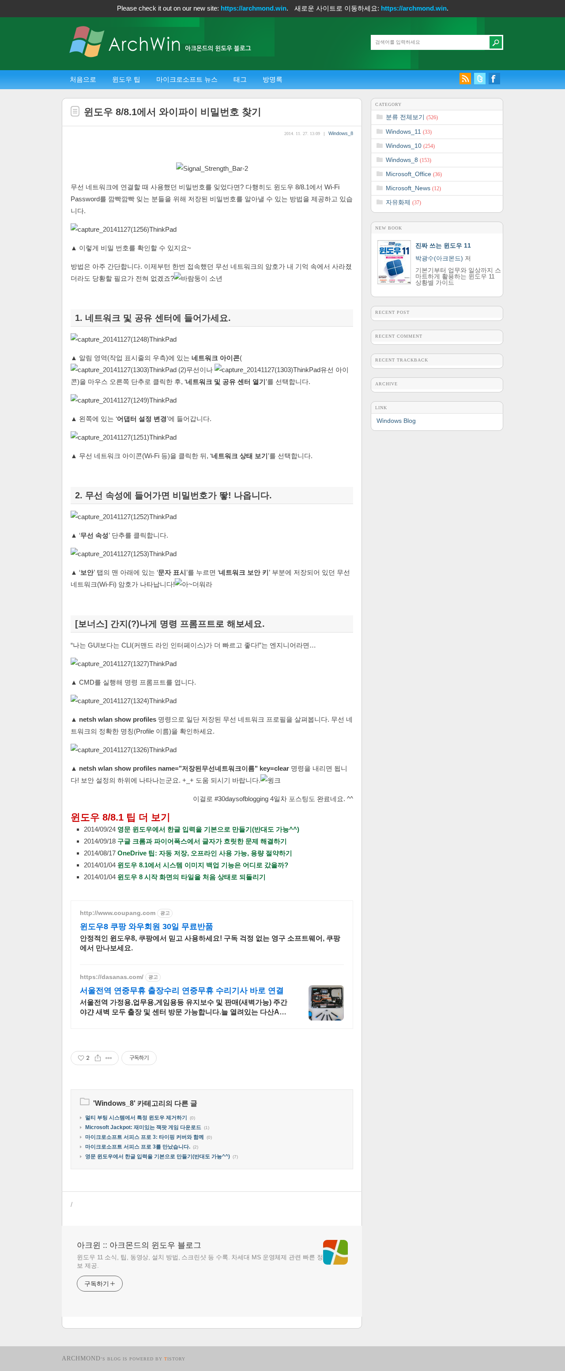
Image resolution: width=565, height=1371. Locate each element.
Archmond (81, 1358)
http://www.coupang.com (117, 912)
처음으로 (83, 79)
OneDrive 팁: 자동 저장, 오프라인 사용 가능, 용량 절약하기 (204, 853)
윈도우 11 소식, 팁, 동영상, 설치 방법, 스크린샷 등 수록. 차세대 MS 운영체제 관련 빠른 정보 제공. (200, 1261)
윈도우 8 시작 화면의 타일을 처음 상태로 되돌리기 (191, 877)
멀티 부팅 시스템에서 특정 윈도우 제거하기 (136, 1118)
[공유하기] (97, 1058)
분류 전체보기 (412, 117)
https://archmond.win (253, 8)
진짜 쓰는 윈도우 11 (443, 245)
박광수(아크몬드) (439, 258)
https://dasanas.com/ (111, 976)
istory (174, 1358)
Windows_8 (340, 133)
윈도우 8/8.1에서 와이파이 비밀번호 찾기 (172, 111)
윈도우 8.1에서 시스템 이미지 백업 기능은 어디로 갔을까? (202, 865)
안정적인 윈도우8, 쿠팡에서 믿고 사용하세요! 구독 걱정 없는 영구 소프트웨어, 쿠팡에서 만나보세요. (210, 943)
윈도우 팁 (126, 79)
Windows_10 (410, 145)
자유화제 (403, 202)
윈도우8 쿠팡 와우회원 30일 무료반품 (146, 926)
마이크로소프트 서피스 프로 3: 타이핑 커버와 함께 (144, 1137)
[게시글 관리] (108, 1058)
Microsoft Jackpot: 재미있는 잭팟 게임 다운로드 (143, 1127)
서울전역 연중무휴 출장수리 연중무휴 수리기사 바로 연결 (182, 990)
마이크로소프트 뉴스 (187, 79)
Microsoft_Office (414, 173)
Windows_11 (409, 131)
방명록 (272, 79)
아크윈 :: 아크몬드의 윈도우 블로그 (139, 1245)
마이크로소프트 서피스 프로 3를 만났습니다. (137, 1147)
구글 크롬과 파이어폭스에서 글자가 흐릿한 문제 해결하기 (202, 841)
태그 (240, 79)
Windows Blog (396, 420)
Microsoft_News (413, 188)
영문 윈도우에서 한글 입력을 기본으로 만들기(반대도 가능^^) (208, 829)
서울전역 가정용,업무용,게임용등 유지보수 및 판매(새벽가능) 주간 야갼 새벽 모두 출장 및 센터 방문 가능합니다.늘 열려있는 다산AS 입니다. (183, 1007)
